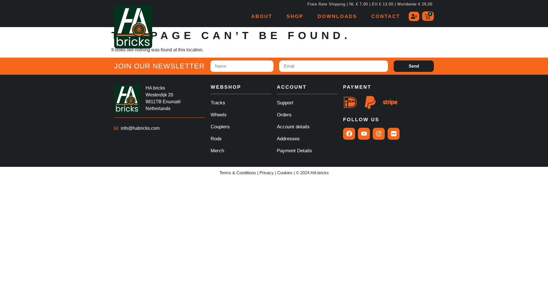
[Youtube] (364, 134)
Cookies (285, 172)
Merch (217, 150)
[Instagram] (379, 134)
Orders (284, 114)
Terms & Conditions (237, 172)
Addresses (288, 138)
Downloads (337, 16)
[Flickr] (394, 134)
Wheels (219, 114)
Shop (295, 16)
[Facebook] (349, 134)
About (261, 16)
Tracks (218, 103)
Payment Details (294, 150)
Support (285, 103)
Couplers (220, 126)
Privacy (266, 172)
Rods (216, 138)
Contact (385, 16)
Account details (293, 126)
